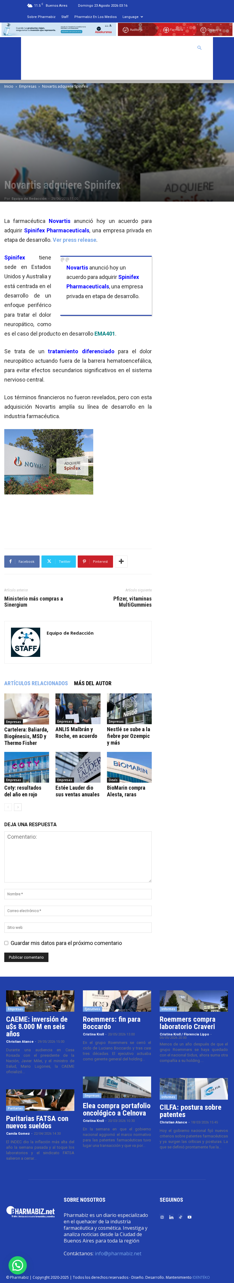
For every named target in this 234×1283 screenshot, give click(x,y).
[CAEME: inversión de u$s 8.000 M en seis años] (40, 1001)
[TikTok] (180, 1217)
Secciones (143, 47)
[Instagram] (162, 1217)
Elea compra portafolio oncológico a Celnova (117, 1109)
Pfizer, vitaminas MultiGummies (132, 602)
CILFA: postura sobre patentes (191, 1111)
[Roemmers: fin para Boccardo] (117, 1001)
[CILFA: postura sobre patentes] (194, 1088)
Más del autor (93, 683)
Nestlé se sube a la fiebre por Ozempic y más (128, 736)
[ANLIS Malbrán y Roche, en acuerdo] (77, 708)
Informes (168, 1009)
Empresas (27, 86)
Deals (113, 780)
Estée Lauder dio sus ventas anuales (77, 791)
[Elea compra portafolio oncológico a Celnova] (117, 1087)
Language (130, 17)
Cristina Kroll (93, 1034)
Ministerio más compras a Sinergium (33, 602)
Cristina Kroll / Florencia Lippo (184, 1034)
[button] (199, 47)
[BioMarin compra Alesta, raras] (129, 767)
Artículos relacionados (36, 683)
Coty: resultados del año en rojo (22, 791)
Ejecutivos (92, 1009)
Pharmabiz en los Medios (95, 17)
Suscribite (41, 69)
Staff (65, 17)
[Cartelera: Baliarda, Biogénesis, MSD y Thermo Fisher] (26, 708)
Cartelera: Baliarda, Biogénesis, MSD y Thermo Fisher (26, 736)
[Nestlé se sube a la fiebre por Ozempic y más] (129, 708)
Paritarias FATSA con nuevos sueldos (37, 1122)
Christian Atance (20, 1042)
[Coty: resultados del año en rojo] (26, 767)
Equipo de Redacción (29, 199)
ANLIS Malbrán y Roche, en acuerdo (76, 732)
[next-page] (18, 807)
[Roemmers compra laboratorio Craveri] (194, 1001)
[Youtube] (189, 1217)
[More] (121, 561)
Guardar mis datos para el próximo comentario (66, 943)
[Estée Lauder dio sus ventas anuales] (77, 767)
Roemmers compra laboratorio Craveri (187, 1023)
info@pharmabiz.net (118, 1253)
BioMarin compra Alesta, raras (126, 791)
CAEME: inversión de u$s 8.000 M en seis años (37, 1026)
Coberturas (176, 47)
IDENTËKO (201, 1277)
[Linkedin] (171, 1217)
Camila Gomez (18, 1134)
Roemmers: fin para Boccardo (111, 1023)
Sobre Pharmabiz (41, 17)
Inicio (8, 86)
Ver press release (74, 240)
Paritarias (15, 1108)
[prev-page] (8, 807)
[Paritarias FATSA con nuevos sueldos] (40, 1100)
